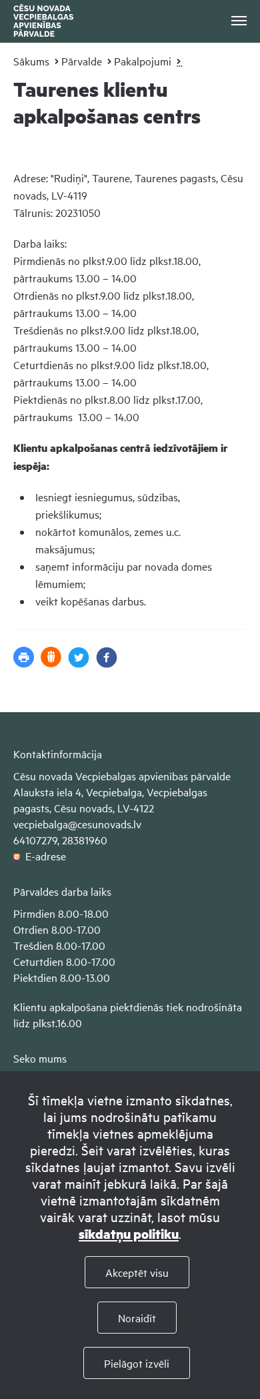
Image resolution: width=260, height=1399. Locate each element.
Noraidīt (137, 1317)
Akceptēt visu (137, 1272)
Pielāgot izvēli (136, 1363)
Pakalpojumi (142, 61)
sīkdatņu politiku (129, 1234)
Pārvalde (81, 61)
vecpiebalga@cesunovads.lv (77, 823)
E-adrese (43, 855)
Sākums (31, 61)
